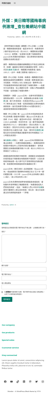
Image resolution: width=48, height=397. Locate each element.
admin (11, 205)
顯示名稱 (5, 265)
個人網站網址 (6, 283)
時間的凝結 (6, 3)
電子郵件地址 (7, 274)
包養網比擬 (39, 130)
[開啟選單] (14, 3)
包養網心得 (9, 140)
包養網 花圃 (11, 70)
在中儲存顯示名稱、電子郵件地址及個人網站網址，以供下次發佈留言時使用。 (24, 293)
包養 (40, 187)
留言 (4, 232)
